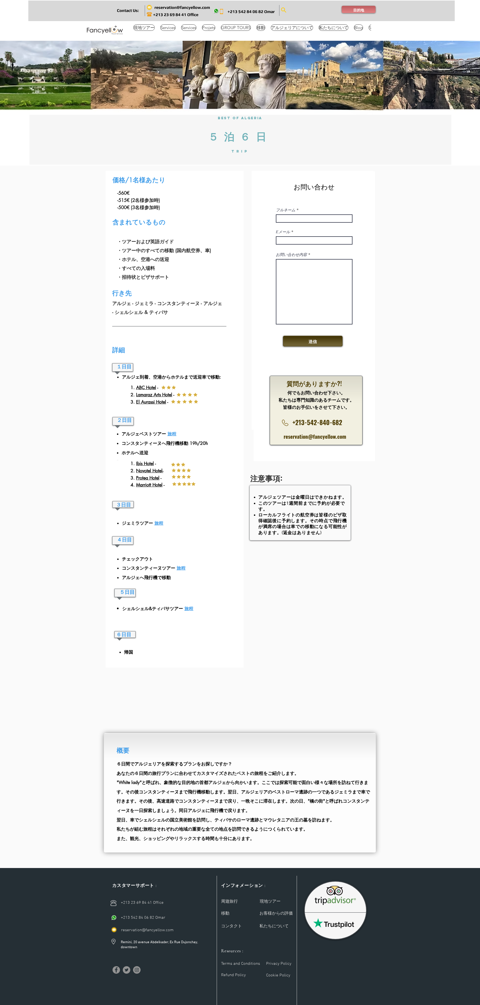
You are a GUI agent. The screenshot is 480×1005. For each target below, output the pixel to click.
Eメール (283, 232)
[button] (128, 10)
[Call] (114, 918)
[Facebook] (116, 970)
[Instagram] (137, 970)
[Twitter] (126, 970)
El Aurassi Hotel (151, 402)
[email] (114, 930)
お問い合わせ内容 (291, 255)
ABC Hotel (146, 387)
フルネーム (285, 210)
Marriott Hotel (149, 485)
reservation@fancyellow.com (315, 436)
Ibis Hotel (145, 463)
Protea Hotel (147, 478)
